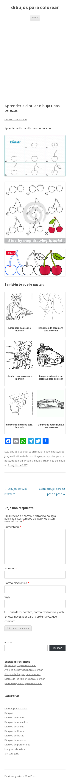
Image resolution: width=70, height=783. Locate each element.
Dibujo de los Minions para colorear (24, 678)
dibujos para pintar (44, 456)
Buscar (8, 642)
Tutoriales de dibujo (54, 460)
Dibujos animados (14, 717)
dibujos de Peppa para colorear (22, 674)
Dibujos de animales (16, 722)
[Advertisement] (35, 57)
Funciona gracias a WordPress (20, 776)
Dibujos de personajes (17, 744)
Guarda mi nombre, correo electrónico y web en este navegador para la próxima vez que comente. (34, 616)
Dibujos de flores (14, 731)
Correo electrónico (16, 583)
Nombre (10, 568)
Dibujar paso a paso (46, 451)
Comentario (12, 527)
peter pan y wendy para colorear (23, 683)
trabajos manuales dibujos (26, 460)
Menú (35, 17)
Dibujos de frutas (14, 735)
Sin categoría (11, 753)
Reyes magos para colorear (20, 665)
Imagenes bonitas (14, 749)
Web (7, 597)
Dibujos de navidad (15, 740)
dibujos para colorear (35, 7)
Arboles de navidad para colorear (23, 669)
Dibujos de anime (14, 726)
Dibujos (8, 713)
